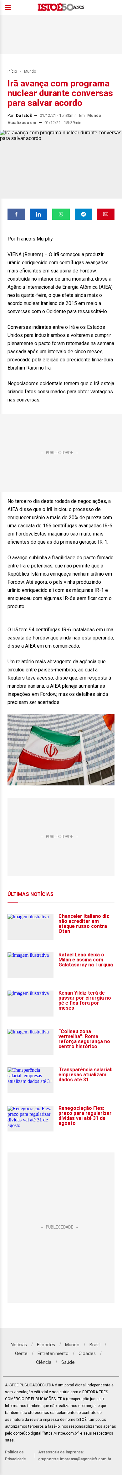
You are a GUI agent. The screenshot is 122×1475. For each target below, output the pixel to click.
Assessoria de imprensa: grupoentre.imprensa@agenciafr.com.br (74, 1455)
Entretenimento (53, 1353)
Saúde (68, 1362)
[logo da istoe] (61, 7)
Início (12, 71)
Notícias (19, 1344)
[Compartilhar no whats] (61, 214)
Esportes (46, 1344)
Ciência (43, 1362)
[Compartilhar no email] (105, 214)
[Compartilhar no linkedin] (39, 214)
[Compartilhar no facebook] (16, 214)
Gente (21, 1353)
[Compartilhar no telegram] (83, 214)
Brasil (94, 1344)
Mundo (30, 71)
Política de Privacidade (15, 1455)
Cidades (87, 1353)
